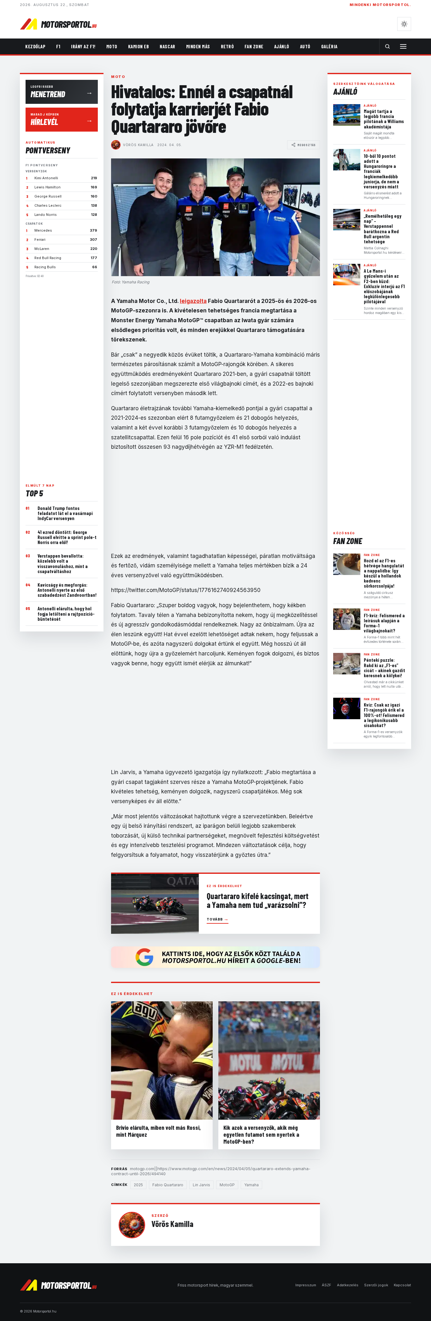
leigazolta (193, 301)
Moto (111, 46)
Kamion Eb (138, 46)
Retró (227, 46)
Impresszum (305, 1285)
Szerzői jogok (376, 1285)
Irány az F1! (83, 46)
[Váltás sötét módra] (404, 24)
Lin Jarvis (201, 1184)
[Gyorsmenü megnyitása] (403, 46)
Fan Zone (254, 46)
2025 (138, 1184)
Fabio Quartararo (167, 1184)
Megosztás (307, 145)
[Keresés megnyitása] (387, 46)
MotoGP (227, 1184)
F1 (58, 46)
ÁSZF (326, 1285)
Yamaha (251, 1184)
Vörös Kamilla (138, 145)
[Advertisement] (62, 378)
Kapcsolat (402, 1285)
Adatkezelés (347, 1285)
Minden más (198, 46)
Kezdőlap (35, 46)
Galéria (329, 46)
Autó (305, 46)
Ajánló (281, 46)
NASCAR (167, 46)
